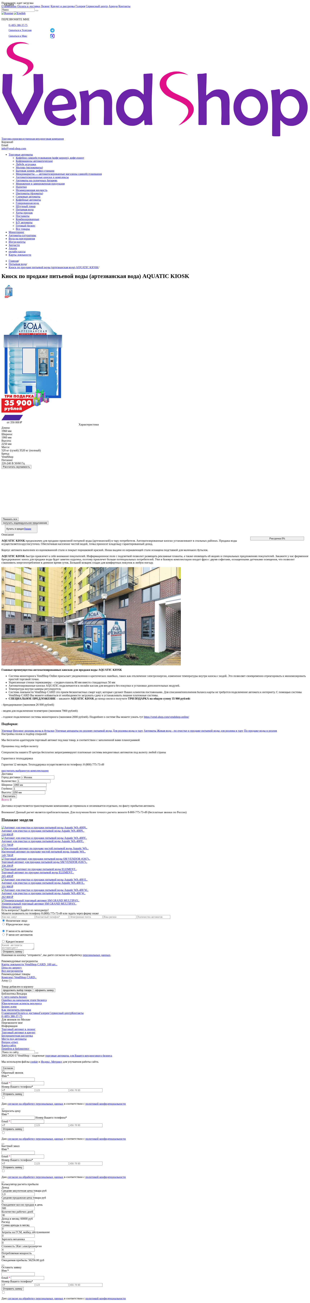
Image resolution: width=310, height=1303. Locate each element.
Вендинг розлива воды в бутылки (34, 730)
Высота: (6, 792)
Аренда (113, 6)
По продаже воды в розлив (260, 730)
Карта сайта (8, 1045)
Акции (13, 248)
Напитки (21, 186)
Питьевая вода (25, 209)
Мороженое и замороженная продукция (40, 183)
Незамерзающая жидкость (31, 190)
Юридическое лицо (18, 924)
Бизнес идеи (9, 1006)
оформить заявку (44, 990)
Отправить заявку (12, 951)
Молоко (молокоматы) (29, 167)
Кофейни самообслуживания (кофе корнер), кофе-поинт (50, 157)
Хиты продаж (24, 212)
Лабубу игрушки (26, 164)
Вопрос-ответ (9, 1042)
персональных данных (96, 955)
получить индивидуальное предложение (25, 523)
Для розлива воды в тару (128, 730)
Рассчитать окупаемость (16, 467)
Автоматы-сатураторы (22, 235)
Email (5, 1083)
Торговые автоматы (21, 154)
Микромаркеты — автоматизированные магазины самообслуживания (59, 173)
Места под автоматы (14, 1038)
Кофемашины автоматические (34, 161)
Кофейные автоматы (28, 199)
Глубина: (6, 788)
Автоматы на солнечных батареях (36, 180)
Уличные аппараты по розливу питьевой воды (83, 730)
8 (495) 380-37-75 (18, 25)
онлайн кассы (17, 251)
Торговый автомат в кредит (18, 1032)
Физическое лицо (16, 920)
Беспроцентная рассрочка (17, 1035)
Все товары (23, 228)
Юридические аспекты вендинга (21, 1003)
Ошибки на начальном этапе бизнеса (24, 1000)
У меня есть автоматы (19, 931)
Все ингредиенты (12, 970)
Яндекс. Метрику (51, 1061)
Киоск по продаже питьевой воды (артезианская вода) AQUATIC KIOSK (53, 267)
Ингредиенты (17, 241)
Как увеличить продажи (16, 1009)
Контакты (124, 6)
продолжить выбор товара (17, 990)
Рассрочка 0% (277, 538)
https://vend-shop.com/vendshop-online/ (166, 716)
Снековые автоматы (28, 196)
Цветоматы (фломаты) (29, 193)
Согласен (8, 1068)
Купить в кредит (18, 528)
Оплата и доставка (28, 6)
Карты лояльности (20, 254)
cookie (34, 1061)
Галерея (80, 6)
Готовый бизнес (25, 225)
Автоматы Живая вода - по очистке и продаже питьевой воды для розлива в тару (193, 730)
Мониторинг (16, 232)
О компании (9, 1013)
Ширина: (7, 784)
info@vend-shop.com (13, 148)
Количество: (9, 781)
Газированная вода (27, 203)
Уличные (6, 730)
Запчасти (14, 245)
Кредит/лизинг (14, 941)
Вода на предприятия (22, 238)
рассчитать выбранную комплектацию (25, 770)
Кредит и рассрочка (63, 6)
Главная (13, 260)
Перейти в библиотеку (15, 1048)
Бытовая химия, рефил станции (35, 170)
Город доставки (10, 777)
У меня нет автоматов (19, 934)
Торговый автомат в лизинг (18, 1029)
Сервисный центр (97, 6)
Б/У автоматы (24, 222)
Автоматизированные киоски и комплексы (42, 177)
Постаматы (22, 215)
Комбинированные (27, 219)
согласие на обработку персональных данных (35, 1103)
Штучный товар (26, 206)
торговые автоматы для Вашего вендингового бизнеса (78, 1055)
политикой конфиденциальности (105, 1103)
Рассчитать (9, 796)
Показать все (10, 519)
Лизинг (45, 6)
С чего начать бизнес (14, 996)
